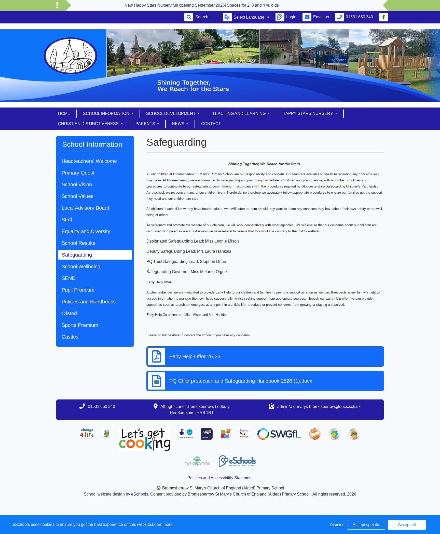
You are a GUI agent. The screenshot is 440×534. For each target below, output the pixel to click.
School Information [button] (106, 113)
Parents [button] (145, 124)
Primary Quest (78, 173)
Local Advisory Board (85, 208)
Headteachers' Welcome (89, 161)
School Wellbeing (81, 266)
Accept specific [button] (366, 525)
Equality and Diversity (86, 231)
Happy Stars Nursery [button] (308, 113)
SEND (68, 278)
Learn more (162, 524)
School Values (77, 196)
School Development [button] (171, 113)
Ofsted (69, 313)
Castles (70, 337)
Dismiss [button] (337, 525)
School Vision (77, 184)
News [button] (178, 124)
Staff (67, 219)
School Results (78, 243)
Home (64, 113)
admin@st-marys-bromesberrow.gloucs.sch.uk (319, 406)
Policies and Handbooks (89, 301)
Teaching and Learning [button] (239, 113)
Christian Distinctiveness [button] (89, 124)
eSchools (139, 494)
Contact (211, 124)
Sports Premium (80, 325)
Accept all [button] (407, 525)
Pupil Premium (78, 290)
